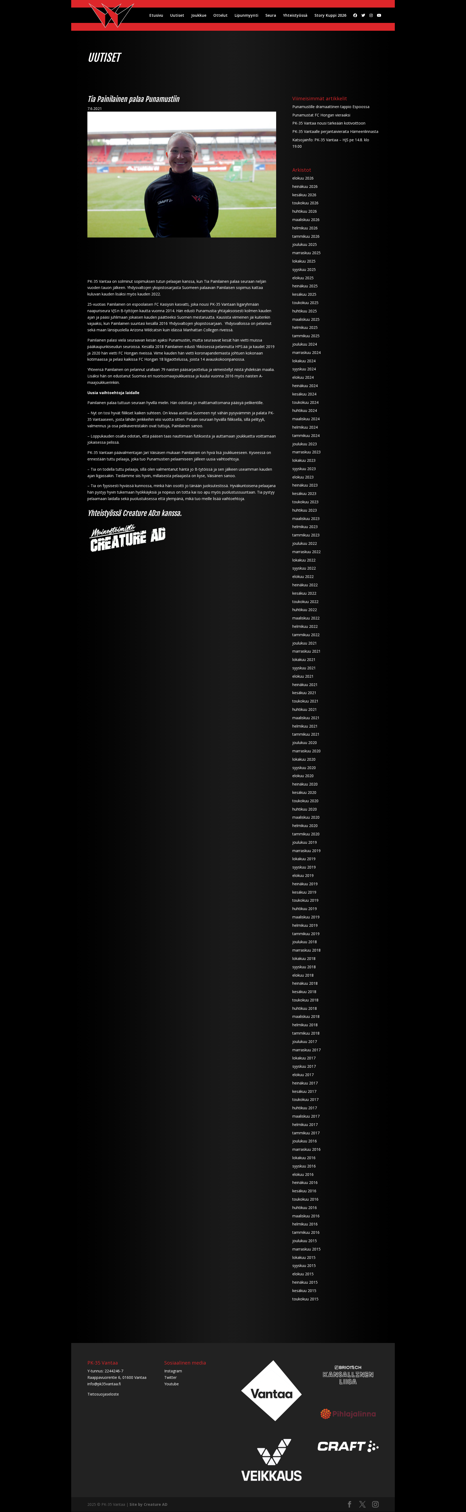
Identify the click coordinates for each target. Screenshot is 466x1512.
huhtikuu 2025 (304, 311)
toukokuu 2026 (305, 202)
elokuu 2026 (303, 178)
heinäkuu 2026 (305, 186)
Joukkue (198, 15)
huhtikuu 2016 (304, 1207)
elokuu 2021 (303, 676)
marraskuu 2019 (306, 850)
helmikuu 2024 (305, 427)
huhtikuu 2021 (304, 709)
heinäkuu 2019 (305, 883)
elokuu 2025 (303, 277)
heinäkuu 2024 (305, 385)
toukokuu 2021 (305, 701)
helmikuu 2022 (305, 626)
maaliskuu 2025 (306, 319)
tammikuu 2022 (306, 634)
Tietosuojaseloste (103, 1394)
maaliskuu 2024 (306, 418)
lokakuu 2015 (304, 1257)
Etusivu (156, 15)
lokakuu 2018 (304, 958)
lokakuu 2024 (304, 360)
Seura (270, 15)
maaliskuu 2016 (306, 1215)
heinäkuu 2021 (305, 684)
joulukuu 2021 (304, 643)
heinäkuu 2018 (305, 983)
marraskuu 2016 (306, 1149)
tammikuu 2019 (306, 933)
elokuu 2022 (303, 576)
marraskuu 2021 (306, 651)
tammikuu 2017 (306, 1132)
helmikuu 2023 (305, 526)
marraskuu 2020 (306, 750)
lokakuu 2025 (304, 261)
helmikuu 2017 (305, 1124)
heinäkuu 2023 (305, 485)
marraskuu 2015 (306, 1249)
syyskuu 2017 (304, 1066)
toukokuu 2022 (305, 601)
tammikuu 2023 (306, 535)
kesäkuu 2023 (304, 493)
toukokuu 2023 (305, 501)
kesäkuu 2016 (304, 1190)
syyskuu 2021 (304, 667)
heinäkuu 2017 (305, 1083)
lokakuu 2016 (304, 1157)
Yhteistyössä (295, 15)
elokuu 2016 (303, 1174)
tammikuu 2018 (306, 1033)
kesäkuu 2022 (304, 593)
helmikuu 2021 (305, 726)
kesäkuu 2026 (304, 194)
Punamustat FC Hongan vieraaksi (321, 115)
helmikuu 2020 (305, 825)
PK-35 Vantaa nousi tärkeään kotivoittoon (328, 123)
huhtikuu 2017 (304, 1107)
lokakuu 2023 (304, 460)
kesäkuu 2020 (304, 792)
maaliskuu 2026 (306, 219)
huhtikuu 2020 (304, 809)
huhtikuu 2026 (304, 211)
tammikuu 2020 (306, 833)
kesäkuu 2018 (304, 991)
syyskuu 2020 (304, 767)
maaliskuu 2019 (306, 916)
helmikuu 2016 (305, 1224)
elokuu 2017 (303, 1074)
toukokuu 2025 (305, 302)
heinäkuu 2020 (305, 784)
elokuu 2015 (303, 1273)
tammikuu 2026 (306, 236)
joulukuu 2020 (304, 742)
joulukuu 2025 (304, 244)
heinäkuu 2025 (305, 285)
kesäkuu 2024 (304, 394)
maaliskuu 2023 (306, 518)
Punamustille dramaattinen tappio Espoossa (330, 106)
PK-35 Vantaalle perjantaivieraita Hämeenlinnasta (335, 131)
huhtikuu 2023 (304, 510)
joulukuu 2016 (304, 1141)
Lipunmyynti (246, 15)
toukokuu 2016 (305, 1199)
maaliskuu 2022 (306, 618)
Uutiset (177, 15)
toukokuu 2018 (305, 1000)
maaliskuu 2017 (306, 1116)
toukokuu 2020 (305, 800)
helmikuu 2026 (305, 227)
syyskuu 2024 (304, 368)
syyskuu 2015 (304, 1265)
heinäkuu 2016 (305, 1182)
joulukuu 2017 (304, 1041)
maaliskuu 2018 (306, 1016)
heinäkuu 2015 (305, 1282)
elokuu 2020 (303, 775)
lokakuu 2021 (304, 659)
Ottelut (220, 15)
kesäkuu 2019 (304, 892)
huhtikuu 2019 (304, 908)
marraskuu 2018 (306, 950)
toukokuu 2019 (305, 900)
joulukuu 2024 (304, 344)
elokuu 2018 (303, 975)
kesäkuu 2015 (304, 1290)
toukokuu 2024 (305, 402)
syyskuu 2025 (304, 269)
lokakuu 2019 (304, 858)
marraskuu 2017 (306, 1049)
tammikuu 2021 (306, 734)
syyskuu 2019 (304, 867)
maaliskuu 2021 (306, 717)
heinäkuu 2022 (305, 584)
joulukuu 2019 (304, 842)
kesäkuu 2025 (304, 294)
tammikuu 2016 (306, 1232)
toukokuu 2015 (305, 1298)
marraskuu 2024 (306, 352)
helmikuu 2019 (305, 925)
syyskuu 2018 (304, 966)
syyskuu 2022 (304, 568)
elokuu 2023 (303, 477)
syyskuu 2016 (304, 1166)
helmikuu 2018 (305, 1024)
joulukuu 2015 (304, 1240)
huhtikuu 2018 (304, 1008)
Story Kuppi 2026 (330, 15)
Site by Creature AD (148, 1504)
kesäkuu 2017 (304, 1091)
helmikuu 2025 (305, 327)
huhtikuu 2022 (304, 609)
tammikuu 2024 (306, 435)
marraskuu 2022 (306, 551)
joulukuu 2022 (304, 543)
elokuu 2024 (303, 377)
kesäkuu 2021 (304, 692)
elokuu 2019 (303, 875)
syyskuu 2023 (304, 468)
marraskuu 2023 (306, 451)
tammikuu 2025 (306, 335)
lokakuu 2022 (304, 560)
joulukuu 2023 (304, 443)
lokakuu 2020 (304, 759)
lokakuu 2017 (304, 1057)
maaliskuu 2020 (306, 817)
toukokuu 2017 (305, 1099)
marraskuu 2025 (306, 252)
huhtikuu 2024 (304, 410)
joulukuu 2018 (304, 941)
